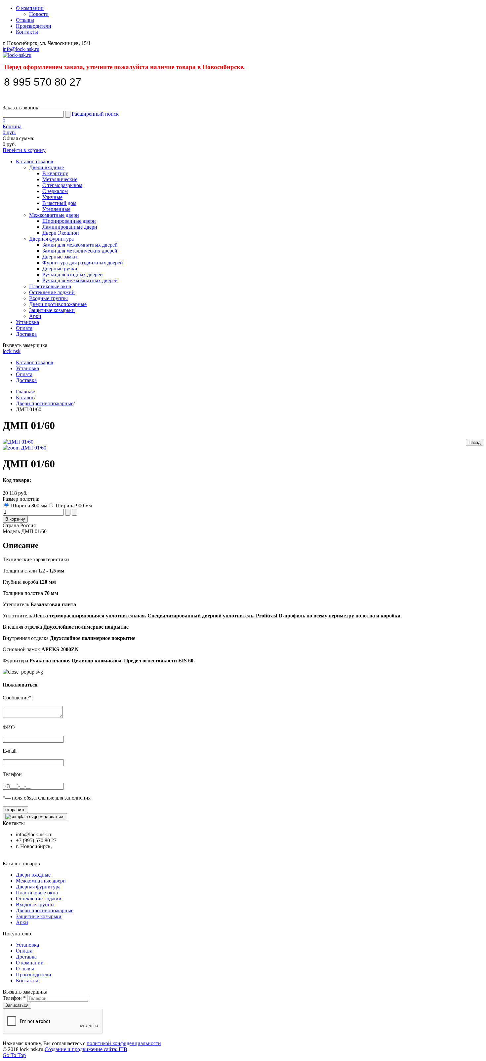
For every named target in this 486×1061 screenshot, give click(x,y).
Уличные (52, 197)
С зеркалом (55, 191)
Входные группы (48, 298)
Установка (27, 322)
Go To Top (14, 1055)
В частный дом (59, 203)
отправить (15, 809)
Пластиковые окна (50, 286)
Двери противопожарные (58, 304)
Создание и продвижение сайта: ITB (86, 1049)
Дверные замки (59, 256)
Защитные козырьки (52, 310)
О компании (30, 8)
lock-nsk (11, 351)
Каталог (25, 397)
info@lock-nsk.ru (21, 49)
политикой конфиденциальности (124, 1043)
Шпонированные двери (69, 221)
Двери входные (46, 167)
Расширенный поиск (95, 114)
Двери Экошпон (60, 233)
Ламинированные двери (69, 227)
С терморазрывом (62, 185)
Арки (35, 316)
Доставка (26, 334)
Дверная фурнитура (51, 239)
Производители (33, 26)
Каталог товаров (34, 161)
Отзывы (25, 20)
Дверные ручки (59, 268)
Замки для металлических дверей (79, 251)
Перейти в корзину (24, 150)
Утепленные (56, 209)
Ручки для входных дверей (72, 274)
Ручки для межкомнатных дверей (80, 280)
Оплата (24, 328)
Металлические (59, 179)
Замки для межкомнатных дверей (80, 245)
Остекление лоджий (52, 292)
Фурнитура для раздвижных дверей (82, 262)
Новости (39, 14)
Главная (25, 391)
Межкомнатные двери (54, 215)
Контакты (27, 32)
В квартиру (55, 173)
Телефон (14, 998)
